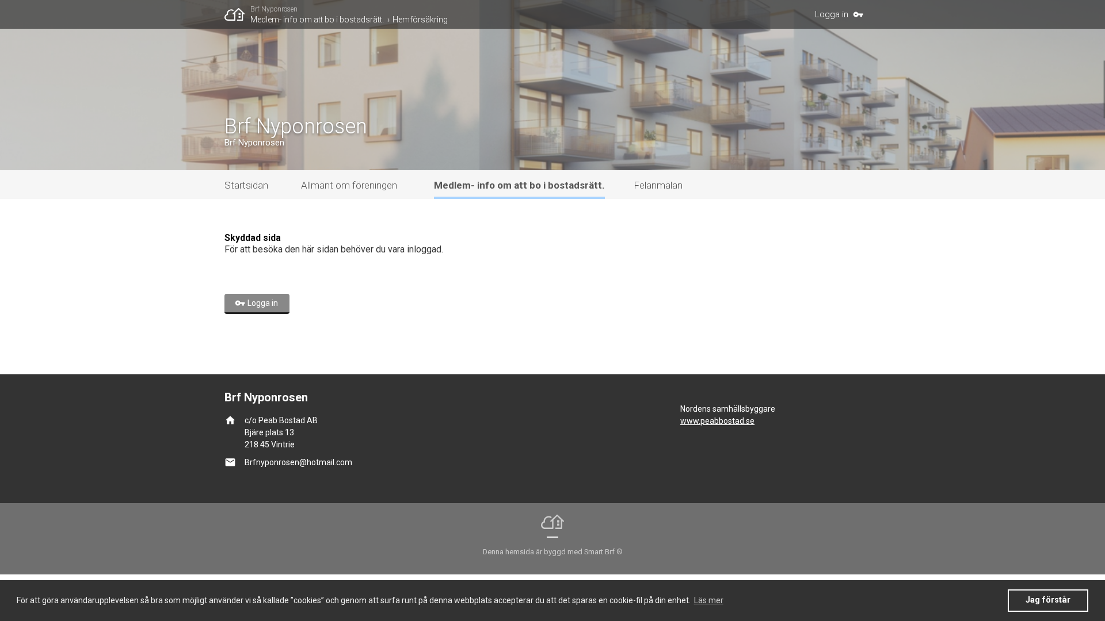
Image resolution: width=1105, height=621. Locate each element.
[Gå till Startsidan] (237, 14)
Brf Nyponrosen (274, 9)
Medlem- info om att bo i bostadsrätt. (317, 19)
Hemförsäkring (420, 19)
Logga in (831, 14)
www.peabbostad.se (717, 420)
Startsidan (246, 185)
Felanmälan (658, 185)
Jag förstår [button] (1048, 600)
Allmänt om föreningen (349, 185)
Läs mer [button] (708, 600)
